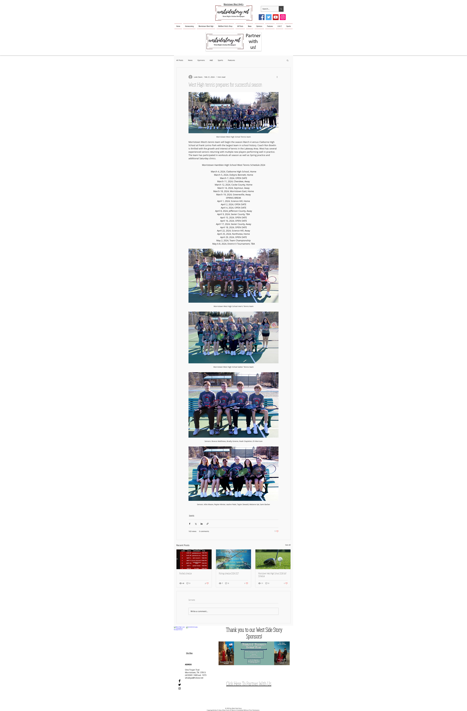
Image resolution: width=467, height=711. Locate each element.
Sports (220, 60)
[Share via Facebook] (190, 524)
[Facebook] (262, 17)
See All (288, 545)
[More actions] (277, 76)
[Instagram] (283, 17)
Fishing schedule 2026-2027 (229, 573)
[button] (233, 41)
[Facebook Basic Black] (179, 680)
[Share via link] (207, 524)
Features (231, 60)
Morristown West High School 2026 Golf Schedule (272, 574)
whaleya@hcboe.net (194, 677)
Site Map (189, 653)
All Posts (179, 60)
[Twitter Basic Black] (179, 684)
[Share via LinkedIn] (201, 524)
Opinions (201, 60)
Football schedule (185, 573)
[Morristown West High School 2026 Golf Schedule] (273, 559)
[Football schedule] (194, 559)
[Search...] (281, 9)
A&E (211, 60)
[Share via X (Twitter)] (195, 524)
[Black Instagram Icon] (179, 688)
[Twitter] (269, 17)
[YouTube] (276, 17)
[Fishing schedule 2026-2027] (233, 559)
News (190, 60)
